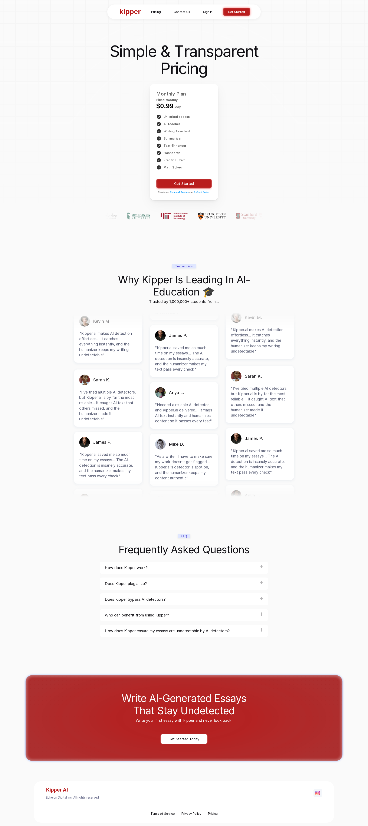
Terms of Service (179, 192)
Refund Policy (202, 192)
